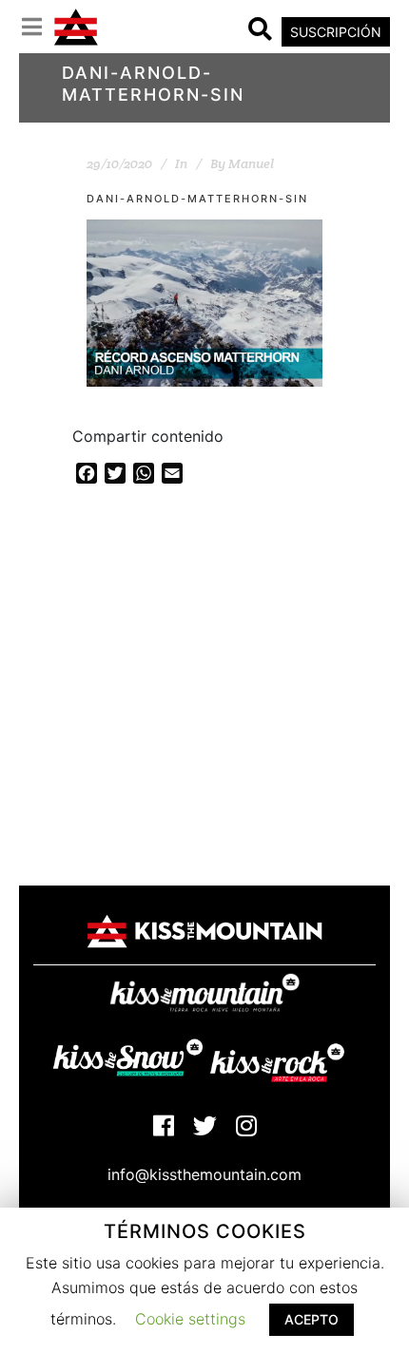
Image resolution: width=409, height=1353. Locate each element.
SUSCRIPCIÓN (335, 32)
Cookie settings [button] (190, 1318)
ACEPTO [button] (311, 1319)
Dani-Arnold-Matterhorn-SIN (197, 198)
